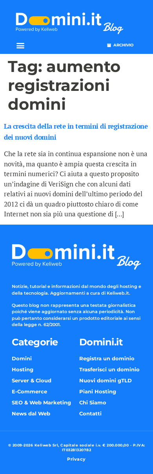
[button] (20, 45)
